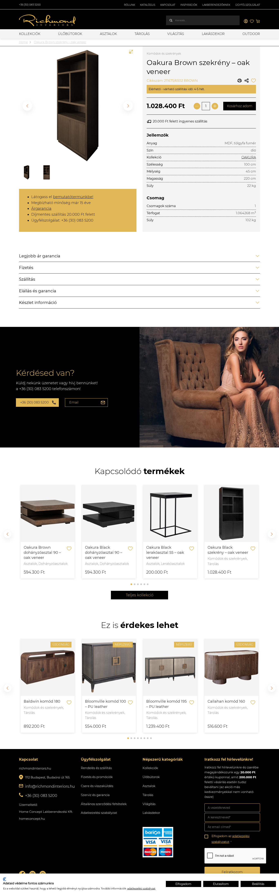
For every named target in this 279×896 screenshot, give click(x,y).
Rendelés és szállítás (96, 768)
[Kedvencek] (252, 21)
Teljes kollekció (139, 595)
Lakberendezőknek (216, 4)
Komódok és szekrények (164, 53)
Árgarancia (41, 208)
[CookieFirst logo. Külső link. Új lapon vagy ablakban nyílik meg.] (4, 879)
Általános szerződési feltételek (104, 804)
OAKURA (248, 157)
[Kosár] (258, 21)
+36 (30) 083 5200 (30, 4)
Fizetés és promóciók (97, 777)
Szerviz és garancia (95, 795)
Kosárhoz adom (239, 106)
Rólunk (129, 4)
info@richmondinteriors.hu (50, 786)
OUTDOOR (251, 34)
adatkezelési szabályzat (141, 888)
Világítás (175, 34)
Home (23, 42)
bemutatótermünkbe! (73, 197)
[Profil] (246, 21)
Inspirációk (188, 4)
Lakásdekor (213, 34)
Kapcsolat (167, 4)
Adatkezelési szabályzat (99, 813)
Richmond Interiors (47, 20)
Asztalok (108, 34)
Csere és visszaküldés (97, 786)
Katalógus (147, 4)
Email (73, 402)
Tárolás (142, 34)
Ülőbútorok (70, 34)
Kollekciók (29, 34)
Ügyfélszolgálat (247, 4)
